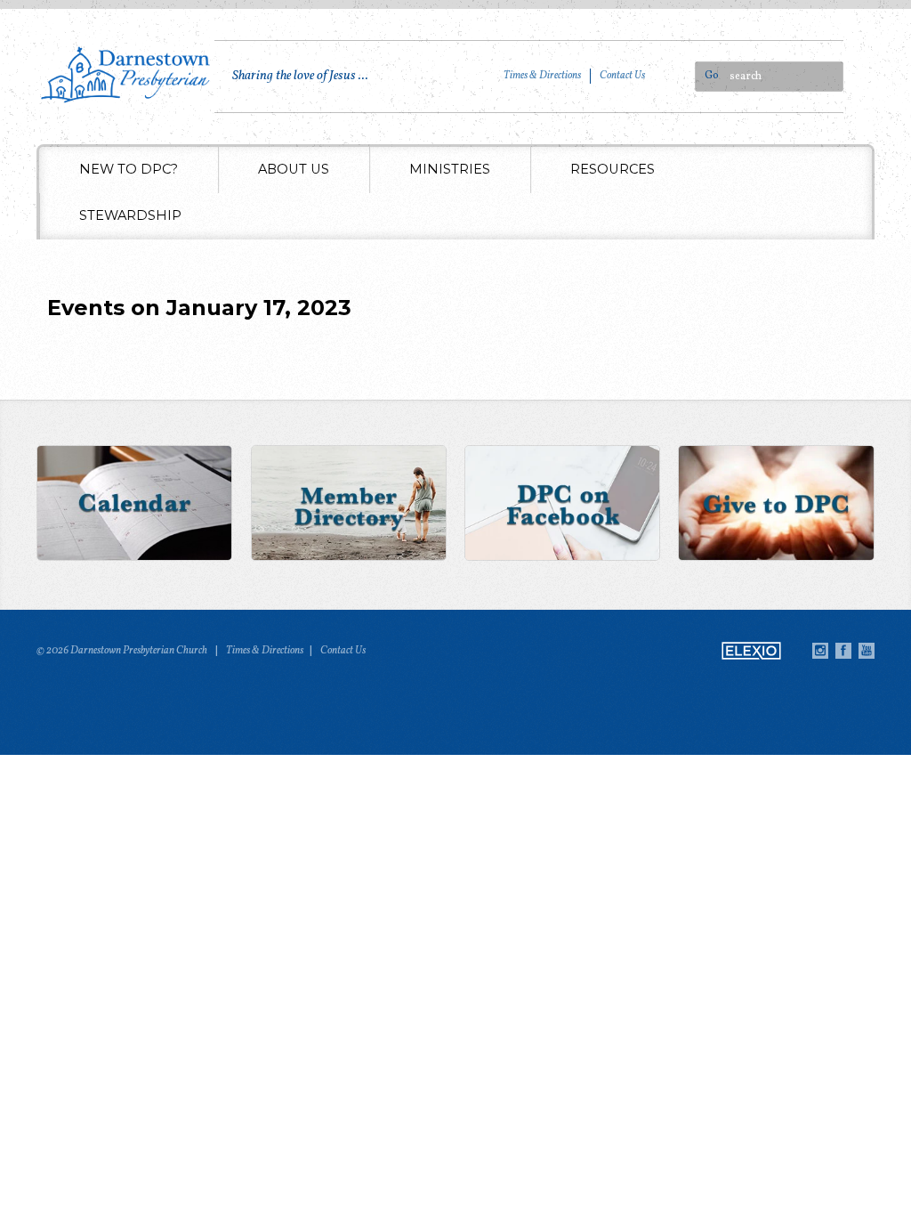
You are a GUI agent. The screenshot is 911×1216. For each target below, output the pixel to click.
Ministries (449, 169)
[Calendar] (134, 505)
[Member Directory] (348, 505)
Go (712, 76)
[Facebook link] (562, 505)
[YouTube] (867, 651)
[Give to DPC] (776, 505)
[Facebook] (843, 651)
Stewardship (130, 215)
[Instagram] (820, 651)
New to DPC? (128, 169)
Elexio (751, 651)
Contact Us (622, 76)
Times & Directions (542, 76)
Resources (612, 169)
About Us (293, 169)
